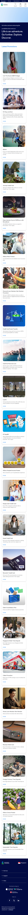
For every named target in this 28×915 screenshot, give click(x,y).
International (16, 1)
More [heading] (4, 880)
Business (24, 1)
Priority (9, 1)
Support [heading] (5, 875)
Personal (3, 1)
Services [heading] (5, 870)
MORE (4, 83)
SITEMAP (11, 910)
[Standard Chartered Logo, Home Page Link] (4, 4)
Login (20, 6)
